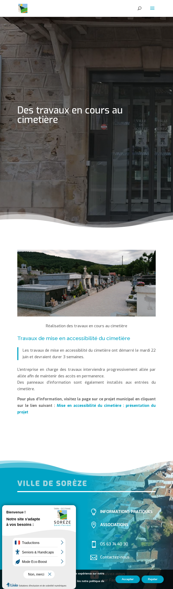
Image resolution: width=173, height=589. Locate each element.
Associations (114, 524)
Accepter (128, 579)
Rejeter (152, 579)
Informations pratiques (126, 511)
